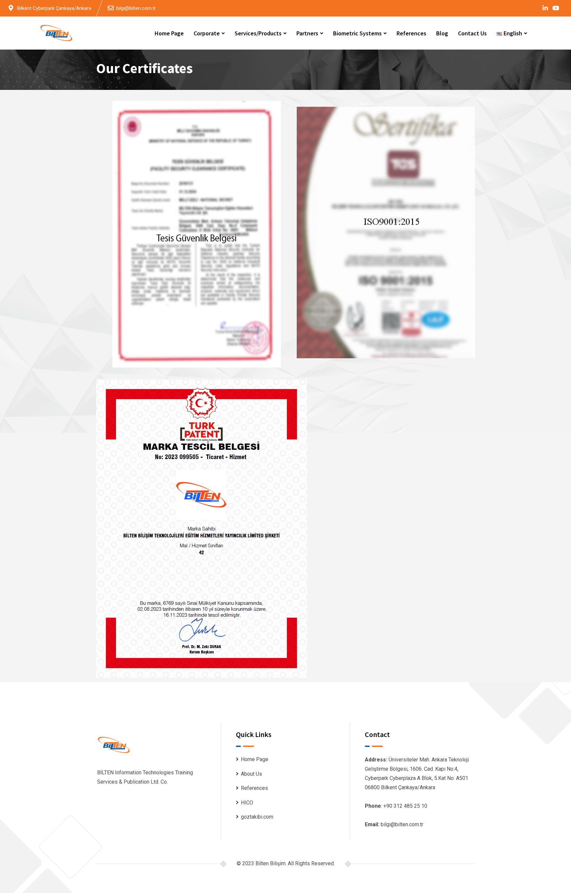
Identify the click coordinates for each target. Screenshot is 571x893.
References (411, 33)
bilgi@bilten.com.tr (136, 8)
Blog (442, 33)
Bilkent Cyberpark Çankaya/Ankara (54, 8)
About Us (251, 774)
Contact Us (472, 33)
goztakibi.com (257, 817)
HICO (247, 802)
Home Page (169, 33)
